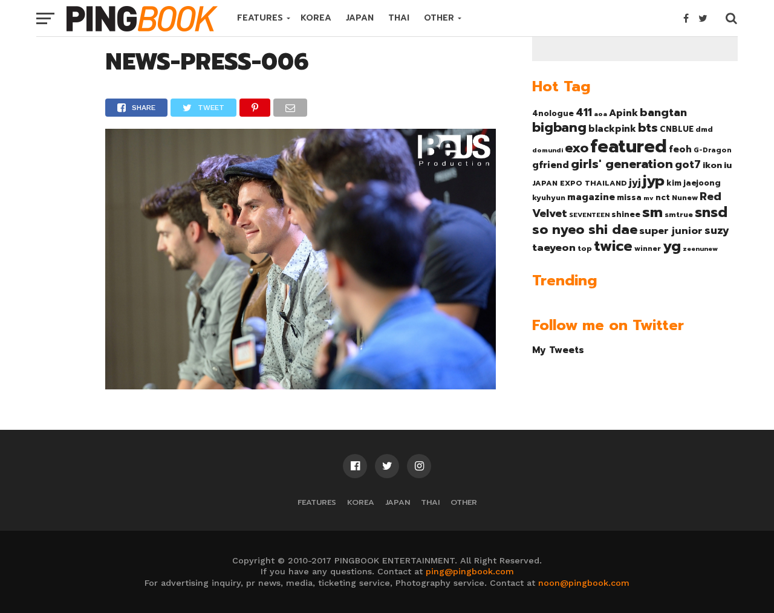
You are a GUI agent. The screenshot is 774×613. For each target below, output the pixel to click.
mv (648, 198)
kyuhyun (548, 197)
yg (672, 246)
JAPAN (360, 17)
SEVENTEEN (589, 214)
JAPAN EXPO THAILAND (579, 183)
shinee (625, 214)
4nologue (553, 113)
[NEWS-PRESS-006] (300, 385)
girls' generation (622, 164)
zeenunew (700, 248)
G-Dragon (713, 150)
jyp (654, 181)
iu (728, 165)
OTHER (439, 17)
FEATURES (260, 17)
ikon (712, 165)
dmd (704, 129)
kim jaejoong (693, 183)
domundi (547, 150)
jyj (635, 182)
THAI (398, 17)
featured (628, 146)
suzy (716, 230)
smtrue (679, 214)
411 (584, 112)
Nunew (685, 197)
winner (647, 248)
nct (662, 197)
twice (613, 246)
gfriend (550, 165)
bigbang (559, 127)
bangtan (663, 112)
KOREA (316, 17)
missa (629, 197)
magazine (591, 197)
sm (652, 212)
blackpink (612, 128)
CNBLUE (677, 129)
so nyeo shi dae (584, 229)
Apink (623, 113)
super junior (671, 231)
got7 (688, 164)
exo (576, 148)
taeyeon (554, 247)
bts (648, 127)
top (584, 248)
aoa (600, 113)
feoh (680, 149)
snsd (711, 212)
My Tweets (558, 350)
